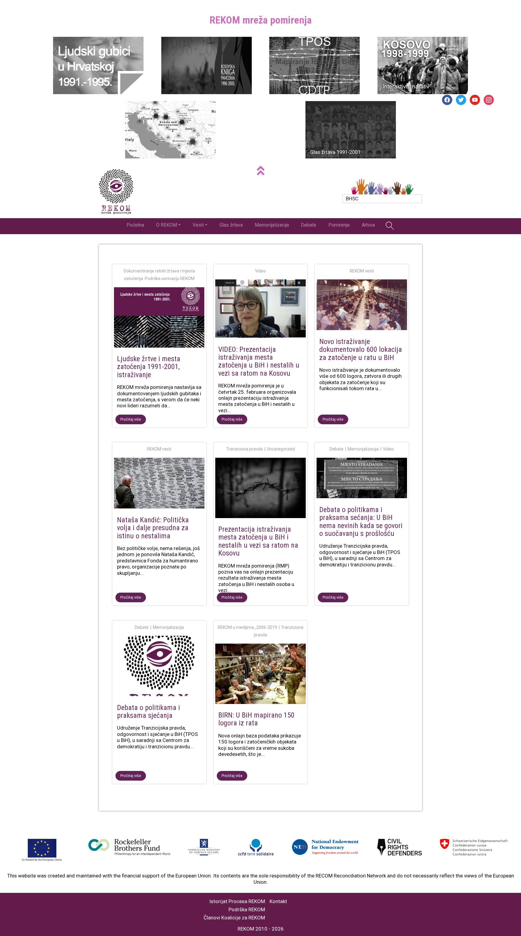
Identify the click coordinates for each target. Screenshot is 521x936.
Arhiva (368, 225)
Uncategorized (281, 449)
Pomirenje (339, 225)
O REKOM (166, 225)
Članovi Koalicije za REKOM (234, 917)
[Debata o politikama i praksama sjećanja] (159, 667)
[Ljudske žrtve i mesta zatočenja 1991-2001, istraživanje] (159, 318)
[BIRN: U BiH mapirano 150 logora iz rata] (261, 675)
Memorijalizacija (272, 225)
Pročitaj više (130, 419)
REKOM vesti (362, 271)
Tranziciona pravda (244, 449)
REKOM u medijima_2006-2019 (247, 627)
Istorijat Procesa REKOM (237, 901)
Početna (135, 225)
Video (260, 271)
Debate (308, 225)
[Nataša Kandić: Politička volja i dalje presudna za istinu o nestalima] (159, 484)
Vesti (198, 225)
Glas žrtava (231, 225)
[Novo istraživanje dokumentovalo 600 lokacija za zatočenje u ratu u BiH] (362, 306)
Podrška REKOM (247, 909)
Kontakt (278, 901)
